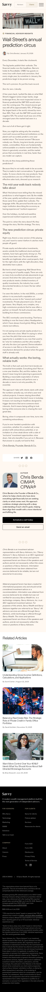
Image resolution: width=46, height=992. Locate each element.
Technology (6, 818)
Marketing (6, 822)
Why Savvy (6, 814)
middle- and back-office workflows (30, 915)
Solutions (5, 830)
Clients (31, 4)
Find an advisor (30, 818)
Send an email (23, 527)
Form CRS (28, 848)
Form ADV (29, 844)
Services (28, 822)
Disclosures (29, 852)
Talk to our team (8, 835)
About (4, 848)
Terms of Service (31, 860)
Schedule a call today (23, 520)
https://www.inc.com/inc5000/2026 (14, 905)
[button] (41, 4)
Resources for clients (32, 826)
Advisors (20, 4)
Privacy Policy (30, 856)
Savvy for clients (31, 814)
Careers (5, 852)
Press (4, 856)
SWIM (4, 826)
